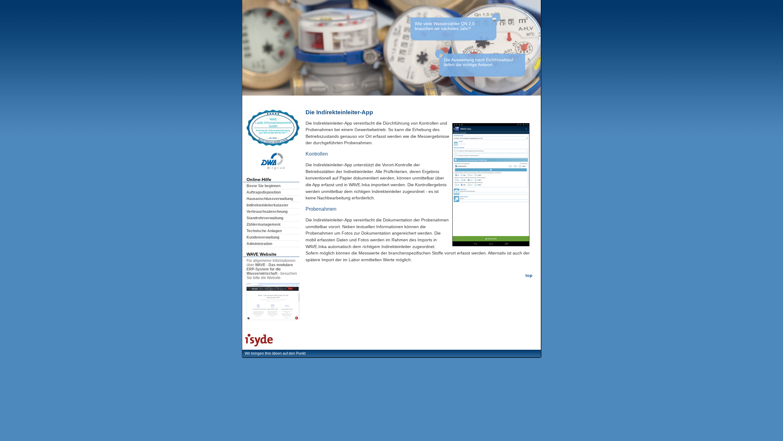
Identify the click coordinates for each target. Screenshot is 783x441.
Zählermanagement (263, 224)
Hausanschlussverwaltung (270, 199)
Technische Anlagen (264, 231)
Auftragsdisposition (264, 192)
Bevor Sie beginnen (263, 186)
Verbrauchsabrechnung (267, 211)
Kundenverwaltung (263, 237)
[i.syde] (257, 346)
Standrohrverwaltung (265, 218)
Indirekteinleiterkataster (267, 205)
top (529, 275)
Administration (259, 244)
